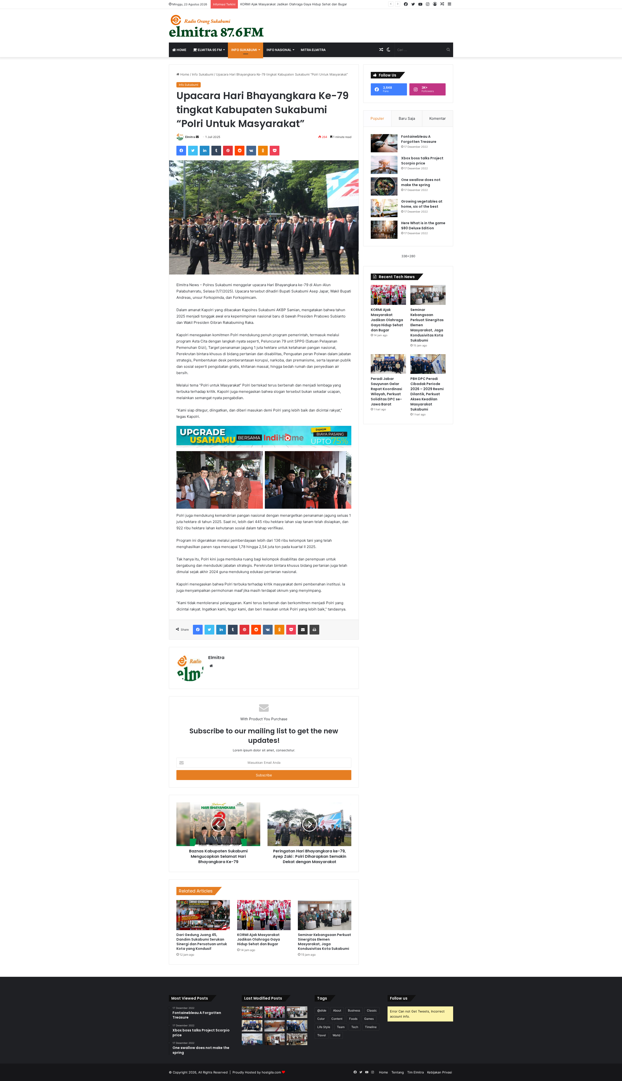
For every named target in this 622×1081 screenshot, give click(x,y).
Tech (354, 1027)
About (337, 1010)
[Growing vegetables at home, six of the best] (384, 208)
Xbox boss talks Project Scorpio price (422, 161)
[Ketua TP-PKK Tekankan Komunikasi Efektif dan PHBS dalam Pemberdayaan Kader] (252, 1039)
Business (354, 1010)
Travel (321, 1035)
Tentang (397, 1072)
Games (369, 1019)
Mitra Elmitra (313, 50)
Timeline (371, 1027)
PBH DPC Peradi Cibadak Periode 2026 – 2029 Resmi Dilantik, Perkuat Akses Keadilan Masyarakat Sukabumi (427, 394)
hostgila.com (271, 1072)
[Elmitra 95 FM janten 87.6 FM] (217, 26)
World (336, 1035)
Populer (377, 118)
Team (341, 1027)
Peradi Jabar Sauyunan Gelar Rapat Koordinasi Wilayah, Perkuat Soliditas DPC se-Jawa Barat (386, 391)
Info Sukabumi (244, 50)
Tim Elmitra (415, 1072)
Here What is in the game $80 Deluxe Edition (423, 226)
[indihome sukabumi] (263, 436)
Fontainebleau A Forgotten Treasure (418, 139)
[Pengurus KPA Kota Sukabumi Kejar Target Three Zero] (297, 1039)
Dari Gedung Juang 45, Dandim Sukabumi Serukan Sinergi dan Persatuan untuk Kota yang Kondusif (201, 941)
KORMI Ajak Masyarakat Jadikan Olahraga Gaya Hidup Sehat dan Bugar (258, 939)
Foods (353, 1019)
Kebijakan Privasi (439, 1072)
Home (181, 50)
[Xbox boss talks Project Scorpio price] (384, 165)
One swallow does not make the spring (421, 182)
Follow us (398, 998)
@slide (321, 1010)
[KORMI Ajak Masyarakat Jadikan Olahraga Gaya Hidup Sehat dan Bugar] (264, 915)
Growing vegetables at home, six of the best (421, 204)
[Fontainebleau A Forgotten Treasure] (384, 143)
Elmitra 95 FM (209, 50)
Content (336, 1019)
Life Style (323, 1027)
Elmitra (190, 137)
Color (321, 1019)
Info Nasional (279, 50)
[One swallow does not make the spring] (384, 186)
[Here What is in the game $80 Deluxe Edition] (384, 230)
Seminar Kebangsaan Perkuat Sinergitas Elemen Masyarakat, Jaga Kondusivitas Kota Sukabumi (324, 941)
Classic (372, 1010)
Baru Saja (407, 118)
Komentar (437, 118)
